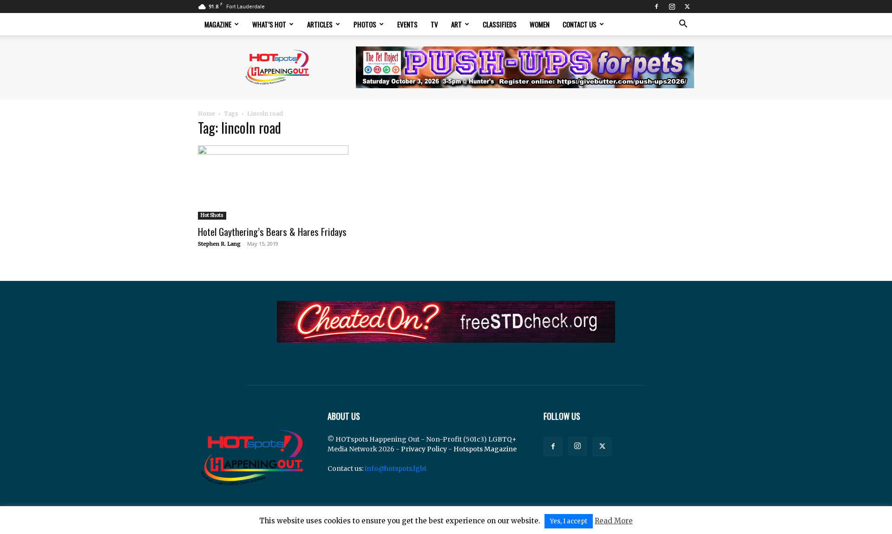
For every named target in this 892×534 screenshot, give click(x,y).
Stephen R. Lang (219, 244)
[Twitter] (687, 6)
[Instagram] (672, 6)
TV (434, 24)
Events (407, 24)
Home (206, 113)
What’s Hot (269, 24)
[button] (683, 24)
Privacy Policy (424, 449)
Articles (320, 24)
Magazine (217, 24)
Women (540, 24)
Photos (365, 24)
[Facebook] (656, 6)
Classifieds (500, 24)
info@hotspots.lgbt (395, 468)
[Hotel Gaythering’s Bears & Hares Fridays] (273, 182)
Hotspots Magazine (485, 449)
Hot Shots (212, 215)
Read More (614, 520)
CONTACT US (580, 24)
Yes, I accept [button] (568, 521)
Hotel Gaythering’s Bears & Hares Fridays (272, 231)
